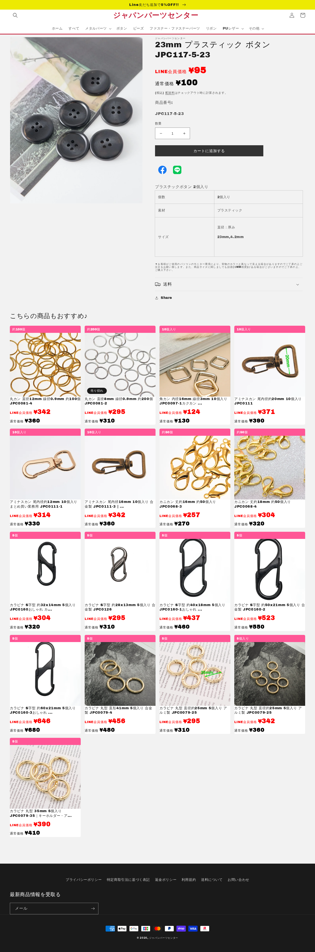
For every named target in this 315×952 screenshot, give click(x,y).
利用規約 (189, 880)
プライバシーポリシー (84, 880)
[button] (15, 15)
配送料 (170, 93)
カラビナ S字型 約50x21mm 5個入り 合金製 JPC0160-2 (269, 607)
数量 (158, 123)
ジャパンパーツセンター (163, 937)
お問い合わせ (238, 880)
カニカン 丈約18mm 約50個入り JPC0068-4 (265, 504)
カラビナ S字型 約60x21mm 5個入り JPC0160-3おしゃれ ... (43, 710)
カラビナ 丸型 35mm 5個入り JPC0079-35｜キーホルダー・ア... (41, 813)
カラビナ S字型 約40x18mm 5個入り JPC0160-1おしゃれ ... (192, 607)
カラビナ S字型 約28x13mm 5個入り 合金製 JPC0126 (120, 607)
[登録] (92, 908)
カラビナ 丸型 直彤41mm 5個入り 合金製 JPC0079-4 (118, 710)
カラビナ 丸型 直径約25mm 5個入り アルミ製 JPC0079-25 (193, 710)
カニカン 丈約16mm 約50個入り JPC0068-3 (187, 504)
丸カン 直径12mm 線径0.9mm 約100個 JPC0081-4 (45, 401)
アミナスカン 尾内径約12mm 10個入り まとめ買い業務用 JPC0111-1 (43, 504)
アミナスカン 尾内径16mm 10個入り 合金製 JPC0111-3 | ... (119, 504)
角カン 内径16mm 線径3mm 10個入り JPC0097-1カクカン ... (193, 401)
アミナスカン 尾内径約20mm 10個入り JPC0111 (268, 401)
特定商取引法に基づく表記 (128, 880)
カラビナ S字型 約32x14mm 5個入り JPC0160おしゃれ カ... (43, 607)
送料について (212, 880)
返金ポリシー (166, 880)
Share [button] (166, 298)
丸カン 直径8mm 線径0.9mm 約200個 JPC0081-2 (119, 401)
